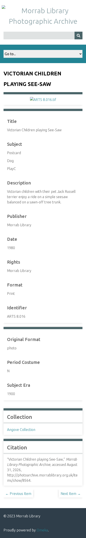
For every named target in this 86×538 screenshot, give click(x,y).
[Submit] (78, 35)
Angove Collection (21, 430)
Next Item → (71, 494)
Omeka (42, 530)
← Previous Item (18, 494)
